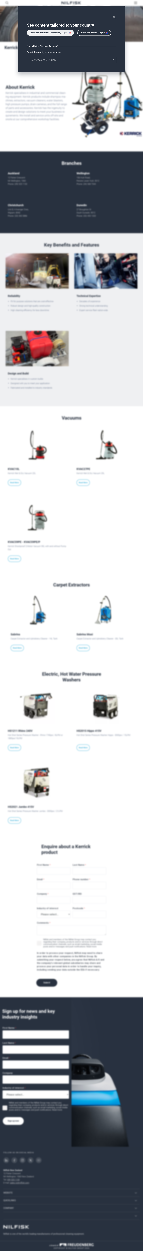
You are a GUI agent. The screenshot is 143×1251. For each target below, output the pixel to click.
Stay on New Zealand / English (92, 33)
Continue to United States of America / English (48, 33)
